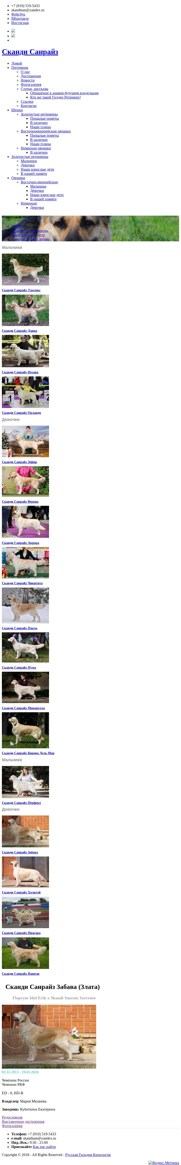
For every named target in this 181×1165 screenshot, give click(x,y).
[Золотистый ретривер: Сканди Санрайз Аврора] (25, 537)
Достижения (31, 76)
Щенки (17, 110)
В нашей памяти (34, 174)
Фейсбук (18, 14)
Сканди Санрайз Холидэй (21, 892)
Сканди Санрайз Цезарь (20, 372)
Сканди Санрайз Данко (19, 331)
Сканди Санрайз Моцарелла (23, 708)
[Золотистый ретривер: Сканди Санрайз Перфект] (25, 797)
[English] (13, 36)
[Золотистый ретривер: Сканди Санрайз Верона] (25, 495)
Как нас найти (44, 1147)
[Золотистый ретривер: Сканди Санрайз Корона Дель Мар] (25, 747)
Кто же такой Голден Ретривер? (55, 97)
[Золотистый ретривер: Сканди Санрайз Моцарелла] (25, 702)
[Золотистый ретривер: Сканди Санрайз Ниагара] (25, 927)
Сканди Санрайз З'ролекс (21, 290)
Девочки (28, 165)
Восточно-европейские (39, 182)
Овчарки (18, 178)
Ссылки (27, 101)
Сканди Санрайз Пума (19, 667)
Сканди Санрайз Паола (19, 628)
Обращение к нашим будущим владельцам (64, 93)
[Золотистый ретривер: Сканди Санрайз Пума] (25, 661)
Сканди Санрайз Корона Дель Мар (28, 753)
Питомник (19, 68)
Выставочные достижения (23, 1122)
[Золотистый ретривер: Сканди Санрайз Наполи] (25, 968)
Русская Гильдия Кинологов (88, 1155)
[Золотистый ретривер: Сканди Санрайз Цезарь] (25, 366)
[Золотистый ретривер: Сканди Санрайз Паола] (25, 622)
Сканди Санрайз (30, 51)
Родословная (12, 1117)
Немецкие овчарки (36, 148)
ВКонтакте (20, 18)
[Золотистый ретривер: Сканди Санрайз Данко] (25, 325)
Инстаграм (20, 23)
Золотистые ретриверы (39, 114)
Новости (28, 80)
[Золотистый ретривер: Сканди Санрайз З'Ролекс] (25, 284)
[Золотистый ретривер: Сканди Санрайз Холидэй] (25, 886)
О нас (25, 72)
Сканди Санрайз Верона (20, 501)
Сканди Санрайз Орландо (21, 413)
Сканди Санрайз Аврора (20, 543)
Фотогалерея (31, 84)
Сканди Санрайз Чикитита (22, 583)
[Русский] (13, 31)
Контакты (29, 106)
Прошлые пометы (44, 118)
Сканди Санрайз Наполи (20, 974)
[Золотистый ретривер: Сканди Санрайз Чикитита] (25, 577)
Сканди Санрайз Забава (30, 239)
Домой (16, 63)
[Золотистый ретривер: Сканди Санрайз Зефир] (25, 456)
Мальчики (29, 161)
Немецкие (29, 203)
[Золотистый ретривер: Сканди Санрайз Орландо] (25, 407)
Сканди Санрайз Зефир (19, 462)
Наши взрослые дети (37, 169)
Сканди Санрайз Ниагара (21, 933)
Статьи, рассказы (34, 89)
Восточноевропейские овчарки (46, 131)
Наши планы (40, 127)
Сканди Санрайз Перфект (21, 803)
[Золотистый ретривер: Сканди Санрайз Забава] (25, 846)
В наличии (39, 123)
